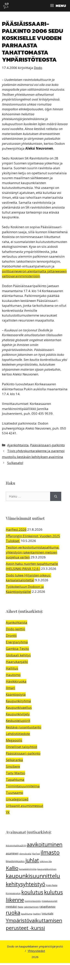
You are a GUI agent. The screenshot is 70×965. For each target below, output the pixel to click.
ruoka (13, 912)
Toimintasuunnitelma (23, 786)
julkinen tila (46, 861)
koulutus (32, 892)
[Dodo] (6, 6)
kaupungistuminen (46, 869)
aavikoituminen (44, 844)
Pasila (20, 907)
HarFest (36, 853)
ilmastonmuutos (15, 861)
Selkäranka (14, 760)
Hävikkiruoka (16, 681)
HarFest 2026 (16, 529)
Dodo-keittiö (15, 629)
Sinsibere (13, 766)
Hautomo (13, 675)
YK (8, 812)
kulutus (53, 892)
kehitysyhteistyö (25, 884)
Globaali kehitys (18, 655)
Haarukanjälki (17, 661)
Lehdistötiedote (18, 733)
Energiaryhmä (17, 642)
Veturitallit (47, 913)
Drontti (11, 635)
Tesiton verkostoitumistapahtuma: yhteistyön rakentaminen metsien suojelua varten (32, 552)
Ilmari (10, 688)
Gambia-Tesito (17, 648)
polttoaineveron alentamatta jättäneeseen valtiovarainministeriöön (34, 273)
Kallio (12, 867)
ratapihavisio (47, 906)
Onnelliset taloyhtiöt (21, 747)
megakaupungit (49, 901)
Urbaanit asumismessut (24, 805)
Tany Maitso (15, 773)
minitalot (11, 906)
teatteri (37, 913)
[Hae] (55, 496)
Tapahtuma (15, 779)
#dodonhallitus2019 (16, 845)
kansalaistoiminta (28, 869)
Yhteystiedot (36, 951)
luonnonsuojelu (33, 901)
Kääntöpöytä (16, 694)
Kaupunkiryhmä (18, 701)
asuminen (12, 853)
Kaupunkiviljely (18, 714)
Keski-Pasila (51, 885)
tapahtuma (26, 913)
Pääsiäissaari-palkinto (47, 445)
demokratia (25, 853)
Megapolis (14, 740)
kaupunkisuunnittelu (33, 876)
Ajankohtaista (18, 445)
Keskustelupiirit (18, 720)
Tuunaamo (14, 792)
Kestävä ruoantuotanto (23, 727)
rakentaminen (31, 907)
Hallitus (12, 668)
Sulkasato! (15, 463)
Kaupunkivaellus (19, 707)
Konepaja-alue (13, 893)
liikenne (15, 899)
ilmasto (50, 852)
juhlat (32, 860)
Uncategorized (17, 799)
